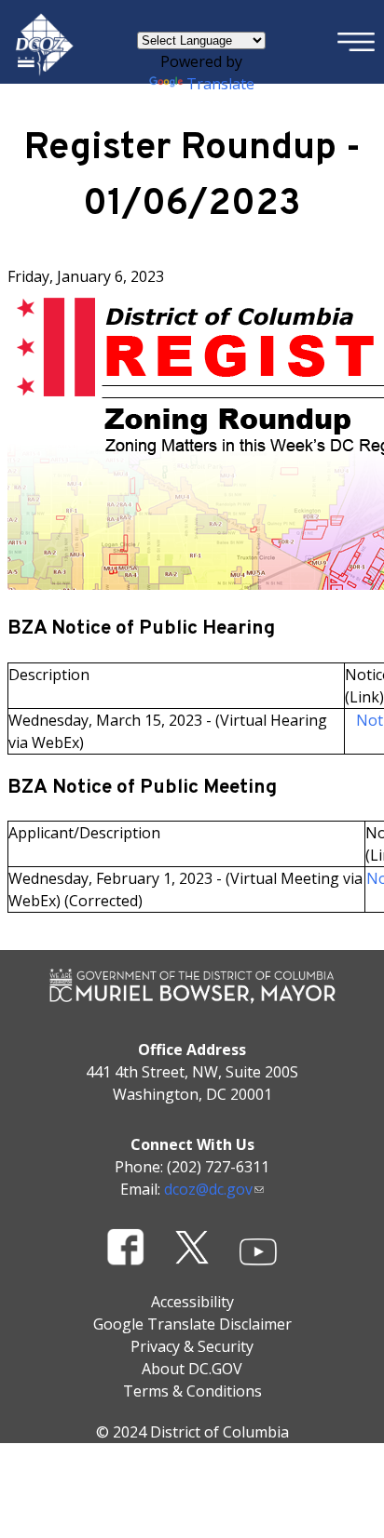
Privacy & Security (192, 1346)
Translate (220, 84)
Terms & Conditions (192, 1391)
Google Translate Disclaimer (192, 1324)
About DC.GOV (192, 1368)
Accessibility (192, 1301)
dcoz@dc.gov (208, 1189)
